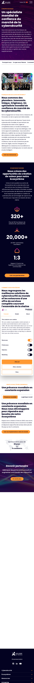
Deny (17, 372)
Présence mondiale (10, 397)
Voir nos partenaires (17, 275)
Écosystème (6, 674)
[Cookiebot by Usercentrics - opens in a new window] (25, 310)
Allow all (17, 361)
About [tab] (28, 314)
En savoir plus (17, 479)
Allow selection (17, 367)
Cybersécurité (7, 670)
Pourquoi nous (7, 62)
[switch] (30, 345)
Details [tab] (17, 314)
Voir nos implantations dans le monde (16, 432)
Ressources (6, 678)
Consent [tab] (6, 314)
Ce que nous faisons (19, 62)
